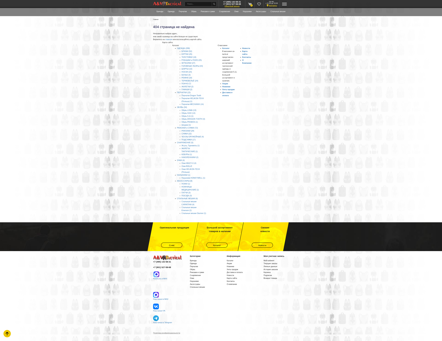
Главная (155, 19)
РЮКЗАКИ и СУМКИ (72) (187, 128)
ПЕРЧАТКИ (183, 11)
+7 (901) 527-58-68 (232, 4)
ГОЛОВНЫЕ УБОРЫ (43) (192, 66)
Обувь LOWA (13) (189, 110)
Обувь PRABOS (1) (190, 122)
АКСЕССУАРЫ (261, 11)
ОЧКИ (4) (181, 160)
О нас (171, 245)
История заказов (271, 269)
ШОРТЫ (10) (187, 69)
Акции (225, 84)
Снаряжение (195, 275)
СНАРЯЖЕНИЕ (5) (185, 143)
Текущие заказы (270, 263)
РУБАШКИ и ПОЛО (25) (192, 60)
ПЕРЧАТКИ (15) (183, 92)
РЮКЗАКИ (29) (188, 131)
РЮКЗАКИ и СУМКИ (208, 11)
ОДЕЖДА (171, 11)
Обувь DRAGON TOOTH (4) (193, 119)
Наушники (194, 281)
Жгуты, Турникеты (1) (191, 146)
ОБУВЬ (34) (182, 107)
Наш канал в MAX (160, 299)
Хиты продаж (228, 89)
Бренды (160, 11)
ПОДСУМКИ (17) (189, 140)
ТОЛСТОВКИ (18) (189, 57)
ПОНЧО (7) (186, 84)
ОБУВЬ (193, 11)
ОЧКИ (236, 11)
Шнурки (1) (186, 125)
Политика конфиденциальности (166, 333)
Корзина (267, 272)
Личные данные (270, 266)
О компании (232, 284)
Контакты (273, 6)
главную (168, 39)
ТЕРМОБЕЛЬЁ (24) (190, 81)
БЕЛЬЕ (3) (186, 75)
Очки (192, 278)
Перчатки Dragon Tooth (191, 95)
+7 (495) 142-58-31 (232, 2)
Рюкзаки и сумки (197, 272)
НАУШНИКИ (247, 11)
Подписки (268, 275)
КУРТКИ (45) (187, 54)
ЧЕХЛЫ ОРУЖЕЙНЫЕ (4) (193, 137)
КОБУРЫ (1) (187, 154)
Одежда (193, 263)
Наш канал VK (159, 311)
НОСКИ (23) (187, 72)
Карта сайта (232, 278)
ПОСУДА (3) (187, 196)
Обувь (192, 269)
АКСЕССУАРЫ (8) (184, 181)
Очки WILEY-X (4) (189, 163)
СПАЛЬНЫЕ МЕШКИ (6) (187, 199)
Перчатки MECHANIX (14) (193, 104)
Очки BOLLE (187, 166)
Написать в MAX (160, 279)
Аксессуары (195, 284)
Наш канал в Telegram (162, 323)
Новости (246, 48)
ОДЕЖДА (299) (183, 48)
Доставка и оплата (235, 272)
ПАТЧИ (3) (186, 193)
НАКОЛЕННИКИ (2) (190, 157)
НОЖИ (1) (186, 184)
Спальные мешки (197, 287)
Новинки (226, 87)
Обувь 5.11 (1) (187, 116)
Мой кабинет (269, 261)
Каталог (226, 48)
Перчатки (194, 266)
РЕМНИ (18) (187, 78)
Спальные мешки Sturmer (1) (194, 213)
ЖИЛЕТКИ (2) (187, 87)
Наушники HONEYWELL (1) (193, 178)
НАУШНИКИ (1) (183, 175)
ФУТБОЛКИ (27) (188, 63)
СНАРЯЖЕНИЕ (224, 11)
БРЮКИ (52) (187, 51)
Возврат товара (270, 278)
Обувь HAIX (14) (188, 113)
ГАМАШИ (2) (187, 89)
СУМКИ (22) (187, 134)
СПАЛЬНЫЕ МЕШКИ (277, 11)
